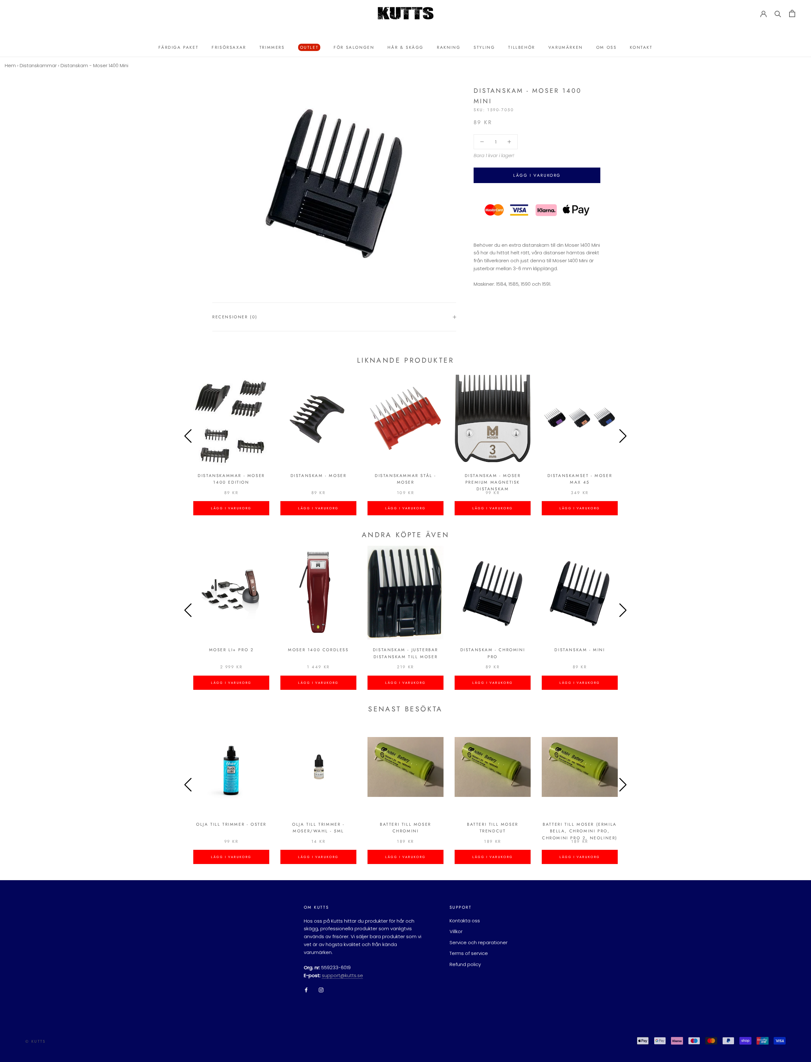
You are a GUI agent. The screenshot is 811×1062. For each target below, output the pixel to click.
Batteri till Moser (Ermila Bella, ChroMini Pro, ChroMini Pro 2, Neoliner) (579, 831)
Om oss (606, 47)
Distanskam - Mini (579, 650)
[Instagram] (321, 990)
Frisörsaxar (229, 47)
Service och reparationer (479, 942)
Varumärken (565, 47)
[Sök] (778, 13)
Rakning (448, 47)
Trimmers (272, 47)
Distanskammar (38, 65)
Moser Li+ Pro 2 (231, 650)
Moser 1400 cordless (318, 650)
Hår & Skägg (405, 47)
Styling (484, 47)
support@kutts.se (342, 975)
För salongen (354, 47)
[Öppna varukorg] (792, 13)
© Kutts (35, 1041)
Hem (10, 65)
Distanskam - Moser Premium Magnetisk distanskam (493, 482)
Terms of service (469, 953)
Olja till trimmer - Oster (231, 824)
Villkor (456, 931)
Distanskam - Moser (319, 476)
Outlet (308, 47)
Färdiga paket (178, 47)
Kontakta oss (465, 920)
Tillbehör (521, 47)
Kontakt (641, 47)
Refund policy (465, 964)
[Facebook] (306, 990)
